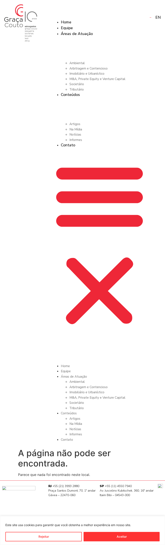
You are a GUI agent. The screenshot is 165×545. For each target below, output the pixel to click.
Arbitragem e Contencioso (88, 68)
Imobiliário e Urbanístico (86, 73)
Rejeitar (43, 536)
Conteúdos (70, 94)
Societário (76, 84)
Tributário (76, 89)
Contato (68, 145)
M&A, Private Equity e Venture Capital (97, 79)
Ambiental (77, 63)
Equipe (67, 27)
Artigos (74, 124)
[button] (99, 244)
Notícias (75, 134)
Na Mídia (75, 129)
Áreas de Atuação (77, 33)
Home (66, 22)
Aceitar (122, 536)
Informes (75, 140)
